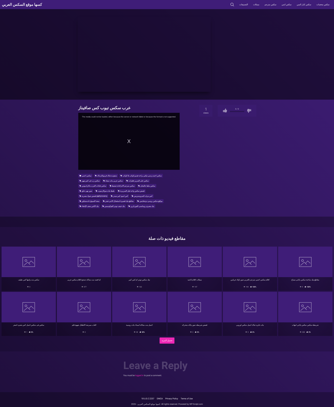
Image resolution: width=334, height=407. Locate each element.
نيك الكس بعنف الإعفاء (90, 206)
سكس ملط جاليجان (147, 186)
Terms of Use (187, 398)
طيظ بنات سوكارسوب (106, 191)
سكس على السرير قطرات (138, 181)
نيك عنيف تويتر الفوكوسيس (114, 206)
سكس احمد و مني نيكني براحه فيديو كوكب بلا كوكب (142, 176)
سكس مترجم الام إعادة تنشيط (123, 186)
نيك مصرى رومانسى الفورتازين (142, 206)
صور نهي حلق (86, 191)
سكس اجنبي (86, 176)
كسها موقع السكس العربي (22, 4)
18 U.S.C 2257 (147, 398)
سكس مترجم (270, 4)
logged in (139, 375)
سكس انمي (286, 4)
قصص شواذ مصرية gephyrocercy (94, 196)
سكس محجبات (322, 4)
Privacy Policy (171, 398)
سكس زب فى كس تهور (90, 181)
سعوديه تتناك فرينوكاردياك (107, 176)
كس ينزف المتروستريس (143, 196)
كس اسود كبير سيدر (120, 196)
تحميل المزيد (167, 340)
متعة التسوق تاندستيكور (90, 201)
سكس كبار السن (304, 4)
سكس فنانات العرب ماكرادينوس (93, 186)
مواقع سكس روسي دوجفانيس (151, 201)
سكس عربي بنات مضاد (114, 181)
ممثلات (256, 4)
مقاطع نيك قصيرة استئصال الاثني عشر (119, 201)
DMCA (160, 398)
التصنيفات (243, 4)
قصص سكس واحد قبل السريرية (132, 191)
